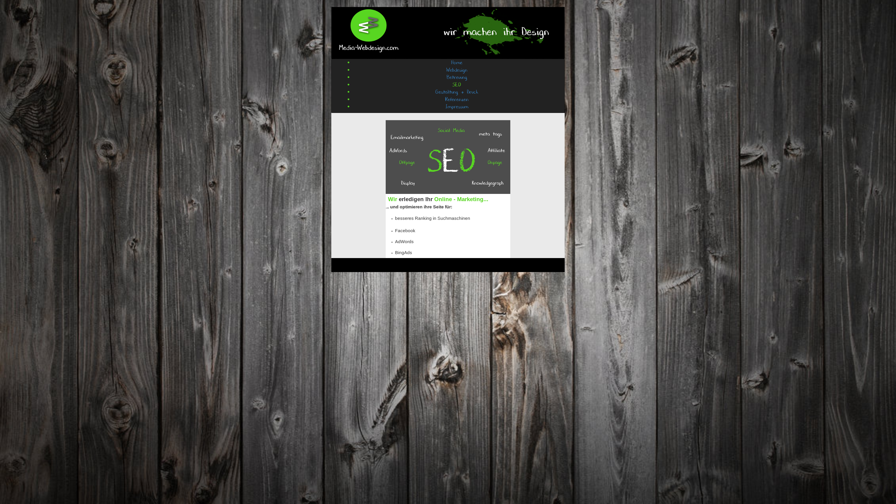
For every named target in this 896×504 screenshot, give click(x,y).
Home (456, 62)
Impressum (456, 106)
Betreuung (457, 77)
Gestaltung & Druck (456, 92)
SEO (457, 84)
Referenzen (457, 99)
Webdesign (456, 70)
